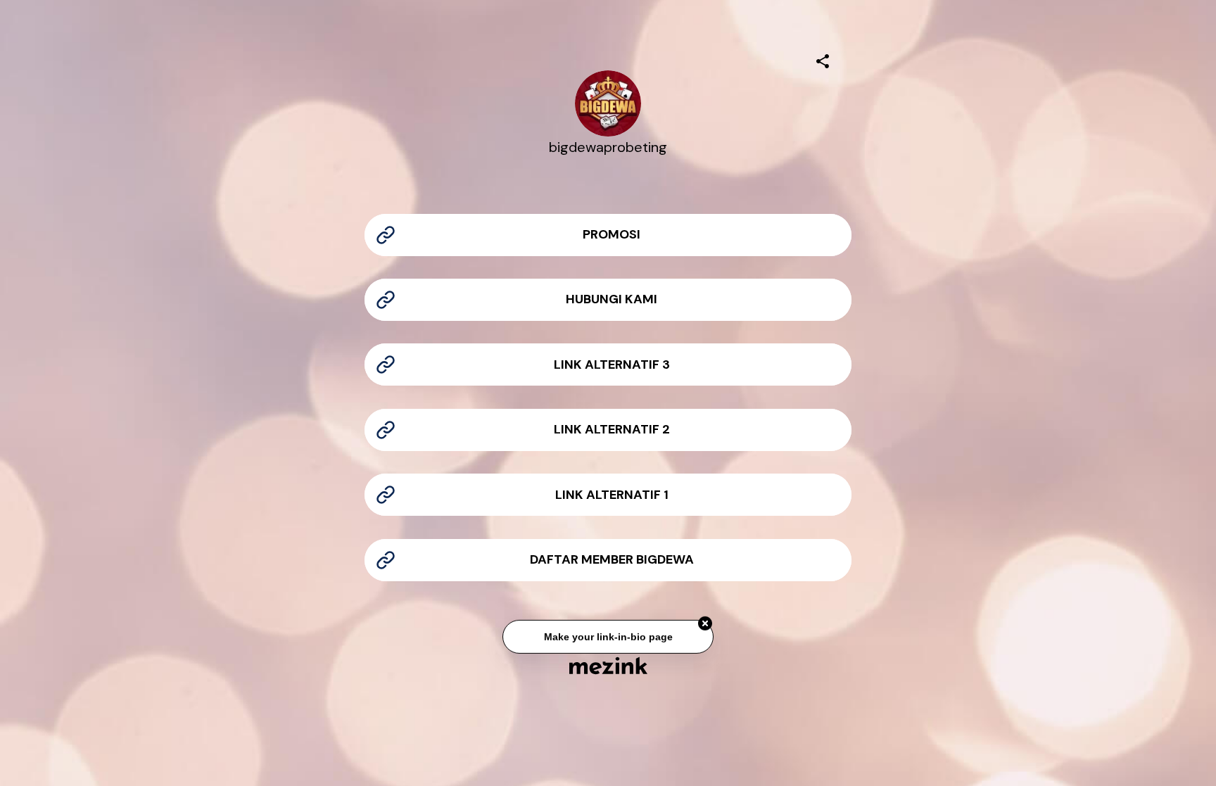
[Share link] (822, 59)
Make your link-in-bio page (607, 637)
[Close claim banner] (705, 624)
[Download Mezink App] (608, 665)
